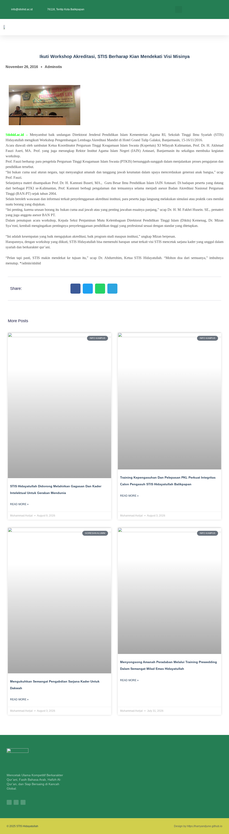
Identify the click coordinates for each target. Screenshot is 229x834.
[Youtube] (23, 802)
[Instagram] (9, 802)
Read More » (19, 504)
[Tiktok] (16, 802)
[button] (178, 9)
